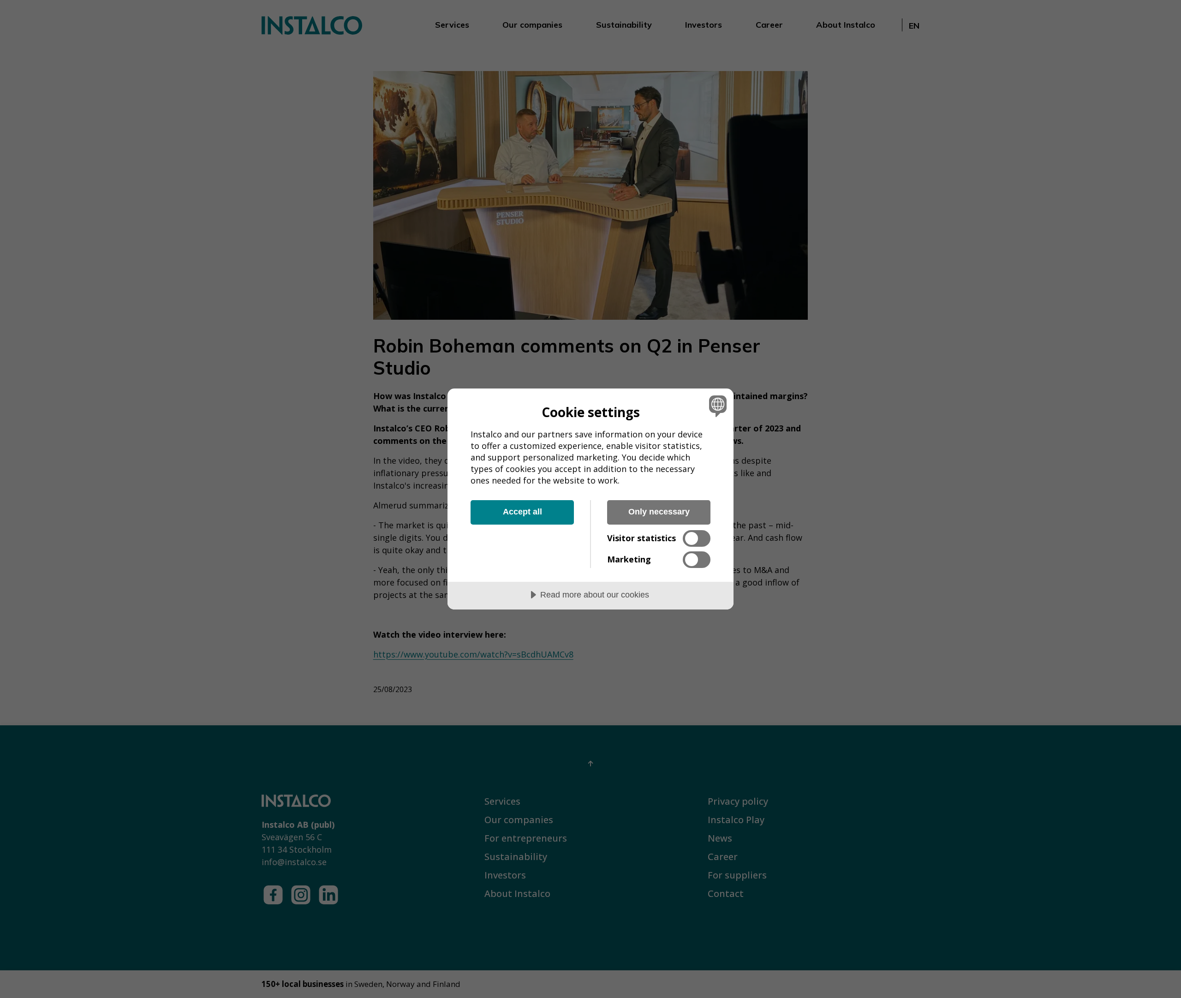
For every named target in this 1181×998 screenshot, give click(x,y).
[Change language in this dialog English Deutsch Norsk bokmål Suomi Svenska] (716, 405)
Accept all (522, 511)
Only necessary (659, 511)
